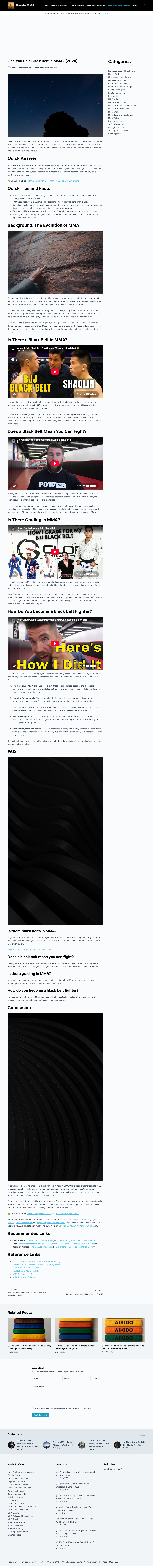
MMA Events (114, 112)
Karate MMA (25, 5)
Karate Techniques (24, 1222)
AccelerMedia (69, 1562)
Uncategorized (115, 134)
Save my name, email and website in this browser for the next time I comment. (64, 1408)
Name (36, 1378)
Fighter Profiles (77, 5)
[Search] (144, 5)
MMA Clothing (45, 181)
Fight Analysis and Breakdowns (55, 5)
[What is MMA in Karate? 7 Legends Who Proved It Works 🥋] (46, 1445)
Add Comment (40, 1386)
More (135, 5)
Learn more (104, 13)
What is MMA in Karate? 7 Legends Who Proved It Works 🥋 (63, 1445)
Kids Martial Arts (115, 96)
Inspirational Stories (117, 80)
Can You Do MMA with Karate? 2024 (75, 1226)
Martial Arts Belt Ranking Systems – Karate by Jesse (36, 1264)
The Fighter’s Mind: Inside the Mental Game (73, 1247)
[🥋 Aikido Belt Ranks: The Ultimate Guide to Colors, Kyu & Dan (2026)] (76, 1330)
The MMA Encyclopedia (41, 1247)
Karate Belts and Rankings (119, 5)
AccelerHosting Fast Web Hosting (31, 1562)
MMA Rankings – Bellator (23, 1277)
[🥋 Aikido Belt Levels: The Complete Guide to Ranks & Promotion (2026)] (123, 1330)
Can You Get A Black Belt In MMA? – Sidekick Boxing (36, 1261)
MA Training (113, 99)
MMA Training (114, 118)
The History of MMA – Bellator (26, 1271)
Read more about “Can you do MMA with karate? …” (31, 950)
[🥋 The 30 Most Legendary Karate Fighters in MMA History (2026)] (11, 1445)
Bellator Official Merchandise (56, 1244)
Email (67, 1378)
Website (98, 1378)
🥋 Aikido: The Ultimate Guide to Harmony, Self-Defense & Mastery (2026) (98, 1444)
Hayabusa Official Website (83, 1244)
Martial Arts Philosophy (118, 108)
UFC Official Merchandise (29, 1244)
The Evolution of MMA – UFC (25, 1268)
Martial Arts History (81, 1219)
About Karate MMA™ (112, 1469)
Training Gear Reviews (118, 130)
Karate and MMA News (96, 5)
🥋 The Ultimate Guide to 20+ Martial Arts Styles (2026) (134, 1445)
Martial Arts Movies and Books (122, 105)
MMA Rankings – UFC (22, 1274)
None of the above (116, 121)
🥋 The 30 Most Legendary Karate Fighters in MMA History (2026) (27, 1444)
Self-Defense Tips (116, 124)
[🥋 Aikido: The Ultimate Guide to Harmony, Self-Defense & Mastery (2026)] (81, 1445)
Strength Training (116, 127)
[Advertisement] (76, 33)
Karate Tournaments (117, 93)
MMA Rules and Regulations (120, 115)
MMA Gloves (90, 1240)
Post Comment (40, 1415)
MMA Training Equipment (67, 181)
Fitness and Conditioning (119, 77)
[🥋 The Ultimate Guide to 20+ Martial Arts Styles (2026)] (117, 1445)
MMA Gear (32, 181)
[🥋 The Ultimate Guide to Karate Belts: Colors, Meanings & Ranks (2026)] (29, 1330)
